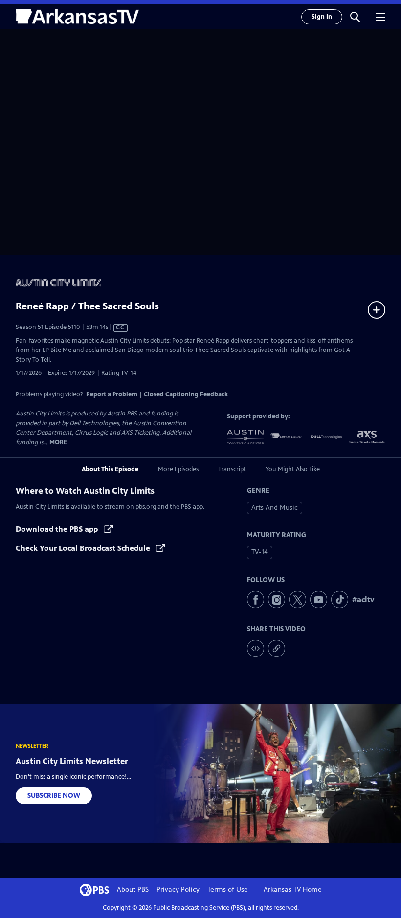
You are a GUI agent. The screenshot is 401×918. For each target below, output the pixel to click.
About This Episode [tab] (110, 469)
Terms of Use (227, 889)
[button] (355, 16)
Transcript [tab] (232, 469)
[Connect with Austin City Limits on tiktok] (339, 599)
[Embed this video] (255, 648)
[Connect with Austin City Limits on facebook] (255, 599)
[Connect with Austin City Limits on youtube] (318, 599)
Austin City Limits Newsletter (72, 761)
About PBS (133, 889)
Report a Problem (111, 394)
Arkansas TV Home (293, 889)
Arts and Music (274, 507)
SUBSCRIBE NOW (53, 795)
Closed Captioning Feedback (186, 394)
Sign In (322, 17)
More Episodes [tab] (178, 469)
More (58, 442)
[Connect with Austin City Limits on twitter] (297, 599)
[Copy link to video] (276, 648)
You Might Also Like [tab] (293, 469)
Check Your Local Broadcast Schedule (84, 548)
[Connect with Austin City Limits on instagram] (276, 599)
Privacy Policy (178, 889)
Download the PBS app (58, 529)
